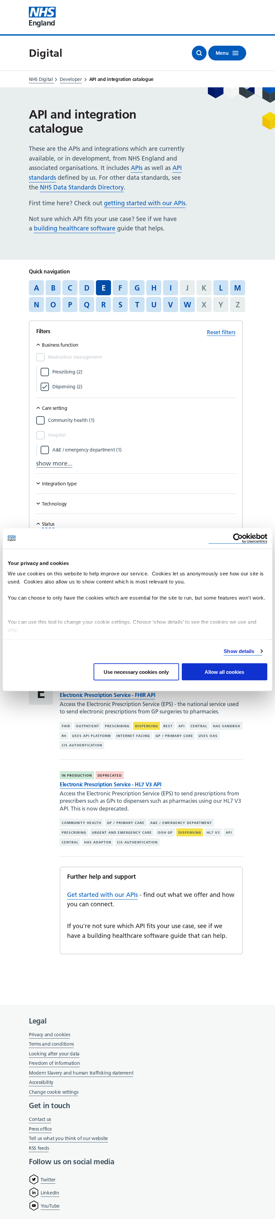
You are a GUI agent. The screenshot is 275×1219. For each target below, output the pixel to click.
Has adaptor (97, 842)
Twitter (48, 1180)
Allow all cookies (224, 671)
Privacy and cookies (49, 1035)
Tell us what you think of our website (68, 1138)
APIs (137, 168)
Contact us (40, 1119)
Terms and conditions (51, 1044)
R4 (64, 735)
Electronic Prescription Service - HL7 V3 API (110, 784)
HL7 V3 (213, 832)
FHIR (66, 726)
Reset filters (221, 332)
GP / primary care (174, 735)
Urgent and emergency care (122, 832)
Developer (70, 79)
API (181, 726)
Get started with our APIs (102, 895)
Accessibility (41, 1082)
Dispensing (146, 726)
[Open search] (199, 53)
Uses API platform (91, 735)
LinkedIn (50, 1193)
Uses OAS (208, 735)
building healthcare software (74, 228)
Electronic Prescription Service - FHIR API (107, 695)
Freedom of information (54, 1063)
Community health (81, 823)
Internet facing (133, 735)
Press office (40, 1129)
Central (198, 726)
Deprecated (110, 775)
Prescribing (117, 726)
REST (168, 726)
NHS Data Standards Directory (82, 187)
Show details (239, 651)
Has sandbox (226, 726)
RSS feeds (39, 1148)
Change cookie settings (53, 1092)
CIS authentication (82, 745)
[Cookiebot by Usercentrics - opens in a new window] (238, 538)
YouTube (50, 1206)
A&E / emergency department (181, 823)
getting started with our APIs (144, 203)
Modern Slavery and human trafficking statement (81, 1073)
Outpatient (87, 726)
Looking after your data (54, 1054)
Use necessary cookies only (136, 671)
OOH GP (165, 832)
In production (77, 775)
